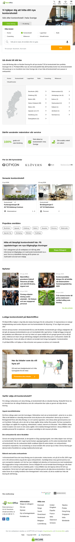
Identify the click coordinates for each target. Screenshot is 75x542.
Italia (51, 517)
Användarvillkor (60, 531)
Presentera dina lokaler (22, 376)
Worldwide (65, 520)
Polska (64, 508)
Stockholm (7, 228)
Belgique (41, 520)
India (63, 517)
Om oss (22, 507)
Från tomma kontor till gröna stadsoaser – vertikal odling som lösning (64, 299)
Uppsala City (7, 233)
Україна (64, 505)
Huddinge (38, 233)
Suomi (40, 511)
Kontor (9, 78)
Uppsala (16, 228)
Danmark (41, 505)
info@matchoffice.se (8, 511)
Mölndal (28, 233)
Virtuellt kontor (11, 82)
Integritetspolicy (48, 531)
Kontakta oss (24, 516)
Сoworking (47, 78)
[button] (31, 187)
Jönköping (19, 233)
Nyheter (22, 510)
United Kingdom (53, 506)
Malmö (35, 228)
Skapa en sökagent (26, 504)
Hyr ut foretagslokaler (27, 513)
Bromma (54, 228)
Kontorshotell (19, 78)
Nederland (41, 517)
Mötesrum (58, 78)
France (52, 513)
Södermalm (64, 228)
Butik (39, 78)
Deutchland (42, 514)
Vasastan (44, 228)
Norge (40, 508)
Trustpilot (5, 484)
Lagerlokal (30, 78)
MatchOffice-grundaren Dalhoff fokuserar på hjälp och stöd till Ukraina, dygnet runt (27, 281)
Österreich (53, 520)
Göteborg (26, 228)
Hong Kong (66, 511)
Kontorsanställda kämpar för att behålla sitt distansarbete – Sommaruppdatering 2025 (64, 281)
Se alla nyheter (67, 308)
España (52, 510)
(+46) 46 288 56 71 (8, 514)
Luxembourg (42, 524)
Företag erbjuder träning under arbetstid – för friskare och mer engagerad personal (28, 299)
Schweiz (53, 523)
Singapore (65, 514)
